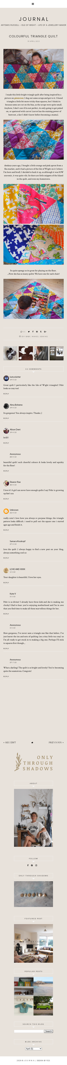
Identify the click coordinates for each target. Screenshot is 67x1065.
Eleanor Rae (15, 482)
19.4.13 (13, 380)
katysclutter (15, 377)
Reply (6, 394)
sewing (44, 336)
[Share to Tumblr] (41, 332)
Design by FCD (43, 1060)
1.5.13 (12, 572)
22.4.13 (13, 513)
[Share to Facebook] (33, 332)
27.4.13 (13, 544)
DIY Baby (26, 336)
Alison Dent (15, 429)
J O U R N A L (33, 19)
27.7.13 (13, 662)
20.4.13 (13, 457)
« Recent (9, 742)
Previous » (56, 742)
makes (35, 336)
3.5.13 (12, 596)
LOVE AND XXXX (17, 569)
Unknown (14, 510)
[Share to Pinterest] (37, 332)
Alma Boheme (16, 405)
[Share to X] (29, 332)
